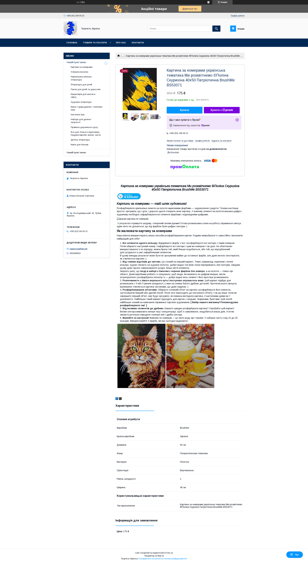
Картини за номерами (81, 67)
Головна (71, 42)
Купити (184, 110)
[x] (120, 399)
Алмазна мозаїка (79, 72)
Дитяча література (80, 140)
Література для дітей (81, 84)
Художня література (81, 102)
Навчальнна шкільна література (81, 78)
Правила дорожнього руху (84, 127)
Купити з (216, 110)
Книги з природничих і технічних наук (87, 108)
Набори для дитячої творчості (81, 120)
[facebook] (117, 399)
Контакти (138, 42)
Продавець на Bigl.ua (154, 556)
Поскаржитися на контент (149, 559)
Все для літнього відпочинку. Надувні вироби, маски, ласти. (86, 133)
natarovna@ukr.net (78, 249)
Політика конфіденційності (175, 559)
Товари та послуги (95, 42)
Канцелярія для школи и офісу (83, 95)
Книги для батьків (79, 144)
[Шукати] (216, 29)
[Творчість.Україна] (70, 34)
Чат (297, 554)
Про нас (121, 42)
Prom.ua (169, 553)
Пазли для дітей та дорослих (86, 89)
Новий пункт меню (76, 62)
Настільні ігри (77, 114)
